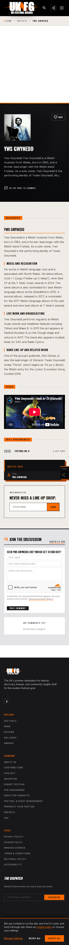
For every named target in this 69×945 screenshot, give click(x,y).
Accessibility (13, 864)
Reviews (9, 732)
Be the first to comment (20, 188)
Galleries (10, 737)
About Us (10, 762)
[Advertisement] (34, 67)
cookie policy (44, 927)
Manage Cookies (14, 848)
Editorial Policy (15, 859)
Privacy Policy (13, 836)
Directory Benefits (17, 795)
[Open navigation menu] (62, 8)
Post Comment (18, 608)
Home (9, 21)
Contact (10, 773)
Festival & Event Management (23, 801)
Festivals (10, 721)
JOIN (53, 507)
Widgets (9, 812)
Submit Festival (14, 784)
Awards (9, 743)
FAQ (6, 818)
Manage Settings (13, 938)
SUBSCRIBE (54, 897)
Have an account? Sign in (41, 599)
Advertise (10, 779)
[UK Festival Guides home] (34, 672)
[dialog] (34, 931)
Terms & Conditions (17, 853)
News (7, 726)
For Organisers (14, 790)
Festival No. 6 (22, 451)
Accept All (54, 938)
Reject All (34, 938)
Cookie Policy (13, 842)
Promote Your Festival (19, 806)
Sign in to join (57, 541)
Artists (22, 21)
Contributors (13, 767)
